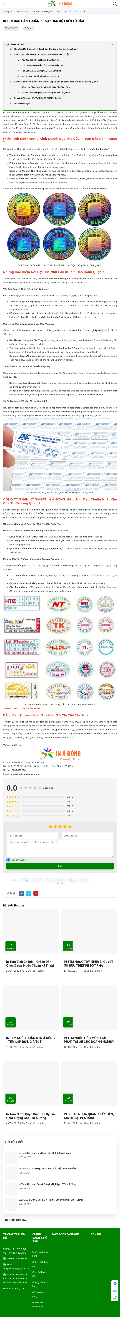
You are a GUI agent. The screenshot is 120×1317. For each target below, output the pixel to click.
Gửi (60, 866)
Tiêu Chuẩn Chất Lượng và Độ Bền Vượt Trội (41, 71)
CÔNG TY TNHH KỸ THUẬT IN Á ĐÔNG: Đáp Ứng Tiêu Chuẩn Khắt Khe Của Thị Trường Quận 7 (56, 82)
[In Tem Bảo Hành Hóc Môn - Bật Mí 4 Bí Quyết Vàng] (11, 1153)
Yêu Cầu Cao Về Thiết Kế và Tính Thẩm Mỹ (40, 60)
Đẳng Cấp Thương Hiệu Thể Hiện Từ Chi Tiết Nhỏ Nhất (38, 98)
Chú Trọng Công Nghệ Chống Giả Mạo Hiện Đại (42, 65)
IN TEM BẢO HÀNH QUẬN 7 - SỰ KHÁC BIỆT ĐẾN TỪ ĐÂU (47, 1168)
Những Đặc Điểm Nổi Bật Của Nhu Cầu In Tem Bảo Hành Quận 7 (42, 54)
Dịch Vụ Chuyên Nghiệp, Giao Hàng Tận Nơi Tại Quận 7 (46, 93)
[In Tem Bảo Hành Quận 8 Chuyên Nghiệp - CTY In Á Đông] (11, 1184)
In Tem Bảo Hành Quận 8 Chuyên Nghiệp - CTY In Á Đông (47, 1184)
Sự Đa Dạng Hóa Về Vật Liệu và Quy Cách (40, 76)
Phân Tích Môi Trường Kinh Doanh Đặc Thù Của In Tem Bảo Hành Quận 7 (46, 49)
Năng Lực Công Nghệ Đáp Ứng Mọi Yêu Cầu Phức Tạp (46, 87)
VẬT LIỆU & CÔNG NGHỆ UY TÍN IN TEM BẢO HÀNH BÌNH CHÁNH (51, 1200)
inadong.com (18, 1288)
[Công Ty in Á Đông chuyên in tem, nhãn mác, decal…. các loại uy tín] (60, 3)
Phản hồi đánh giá (22, 104)
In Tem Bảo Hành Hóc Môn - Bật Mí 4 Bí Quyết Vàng (45, 1153)
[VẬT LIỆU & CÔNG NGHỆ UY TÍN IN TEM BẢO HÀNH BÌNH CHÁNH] (11, 1200)
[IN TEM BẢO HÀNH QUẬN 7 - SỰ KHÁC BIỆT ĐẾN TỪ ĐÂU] (11, 1169)
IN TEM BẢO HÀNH (30, 708)
